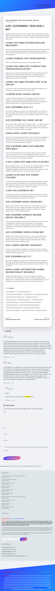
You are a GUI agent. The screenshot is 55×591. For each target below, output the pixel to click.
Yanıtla (12, 357)
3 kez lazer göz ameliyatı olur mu (23, 291)
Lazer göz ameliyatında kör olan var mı (14, 307)
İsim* (4, 427)
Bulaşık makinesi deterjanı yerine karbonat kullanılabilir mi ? (14, 475)
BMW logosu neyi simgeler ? (7, 493)
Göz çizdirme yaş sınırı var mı (32, 297)
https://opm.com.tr (18, 466)
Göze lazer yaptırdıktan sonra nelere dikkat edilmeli (30, 302)
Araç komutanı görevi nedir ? (7, 489)
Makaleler (11, 288)
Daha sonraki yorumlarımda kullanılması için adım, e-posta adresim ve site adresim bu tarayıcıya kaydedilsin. (27, 447)
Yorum (4, 411)
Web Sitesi (5, 440)
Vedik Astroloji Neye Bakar (13, 319)
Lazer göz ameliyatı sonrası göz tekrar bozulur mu (29, 305)
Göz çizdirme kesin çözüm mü (42, 294)
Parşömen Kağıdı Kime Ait (7, 551)
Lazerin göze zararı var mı (41, 310)
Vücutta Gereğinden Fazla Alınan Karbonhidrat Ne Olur (13, 555)
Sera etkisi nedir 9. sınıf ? (7, 503)
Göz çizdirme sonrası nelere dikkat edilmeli (15, 297)
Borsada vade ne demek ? (7, 486)
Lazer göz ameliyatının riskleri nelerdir (31, 307)
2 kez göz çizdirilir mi (10, 291)
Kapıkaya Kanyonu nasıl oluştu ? (8, 482)
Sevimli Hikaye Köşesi (43, 5)
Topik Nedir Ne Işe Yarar (6, 547)
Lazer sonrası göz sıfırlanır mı (28, 310)
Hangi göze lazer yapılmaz (11, 305)
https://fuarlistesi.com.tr (29, 466)
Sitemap (38, 466)
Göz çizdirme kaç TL (29, 294)
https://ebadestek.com (6, 466)
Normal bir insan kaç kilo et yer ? (8, 500)
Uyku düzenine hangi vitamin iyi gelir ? (9, 479)
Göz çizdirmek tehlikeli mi (37, 299)
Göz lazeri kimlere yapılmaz (12, 302)
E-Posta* (5, 434)
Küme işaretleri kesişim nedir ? (8, 507)
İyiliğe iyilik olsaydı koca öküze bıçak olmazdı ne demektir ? (14, 496)
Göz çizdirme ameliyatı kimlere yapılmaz (14, 294)
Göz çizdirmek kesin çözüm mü (24, 299)
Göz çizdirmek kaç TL (10, 299)
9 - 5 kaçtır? (6, 450)
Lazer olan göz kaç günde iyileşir (13, 310)
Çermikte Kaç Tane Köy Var (41, 319)
